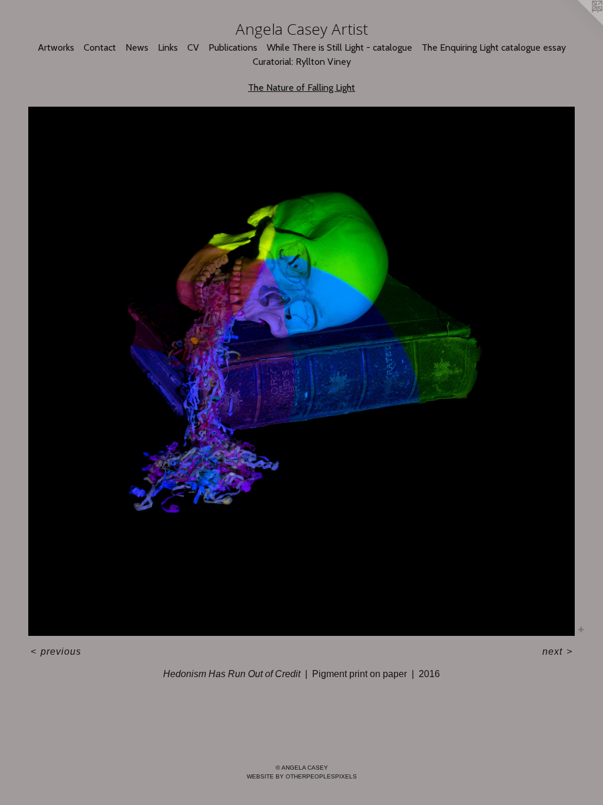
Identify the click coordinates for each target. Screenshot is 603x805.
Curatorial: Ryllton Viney (302, 61)
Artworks (56, 47)
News (136, 47)
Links (168, 47)
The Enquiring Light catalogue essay (494, 47)
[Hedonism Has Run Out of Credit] (301, 371)
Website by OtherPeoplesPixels (302, 776)
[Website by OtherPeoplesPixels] (579, 23)
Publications (232, 47)
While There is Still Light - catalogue (339, 47)
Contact (100, 47)
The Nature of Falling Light (301, 87)
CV (193, 47)
